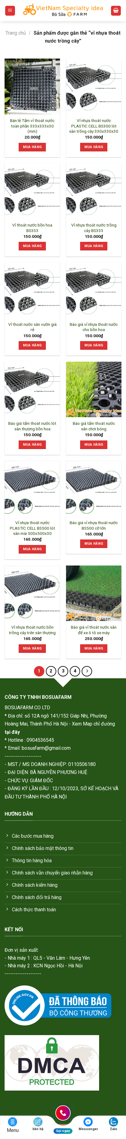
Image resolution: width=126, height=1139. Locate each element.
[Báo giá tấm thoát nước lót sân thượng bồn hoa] (32, 389)
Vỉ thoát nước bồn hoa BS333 (32, 228)
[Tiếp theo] (87, 671)
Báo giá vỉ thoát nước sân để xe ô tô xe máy (94, 630)
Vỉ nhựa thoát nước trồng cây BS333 (94, 228)
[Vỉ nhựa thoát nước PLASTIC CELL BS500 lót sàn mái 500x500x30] (32, 488)
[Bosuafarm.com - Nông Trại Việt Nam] (63, 10)
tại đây (12, 732)
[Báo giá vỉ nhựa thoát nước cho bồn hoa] (93, 290)
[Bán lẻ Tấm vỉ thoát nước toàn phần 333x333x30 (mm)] (32, 86)
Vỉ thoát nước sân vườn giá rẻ (32, 327)
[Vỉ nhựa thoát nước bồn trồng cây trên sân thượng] (32, 593)
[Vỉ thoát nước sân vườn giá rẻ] (32, 290)
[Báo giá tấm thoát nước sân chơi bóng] (93, 389)
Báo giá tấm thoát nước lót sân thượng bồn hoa (32, 426)
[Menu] (10, 11)
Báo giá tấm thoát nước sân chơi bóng (94, 426)
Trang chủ (16, 33)
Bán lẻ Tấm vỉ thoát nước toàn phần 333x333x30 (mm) (32, 126)
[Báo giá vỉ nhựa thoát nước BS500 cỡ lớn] (93, 488)
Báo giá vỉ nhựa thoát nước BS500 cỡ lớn (94, 525)
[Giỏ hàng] (116, 11)
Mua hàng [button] (32, 147)
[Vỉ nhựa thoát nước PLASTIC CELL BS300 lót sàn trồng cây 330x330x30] (93, 86)
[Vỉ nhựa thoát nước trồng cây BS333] (93, 191)
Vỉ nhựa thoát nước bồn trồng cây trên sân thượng (32, 630)
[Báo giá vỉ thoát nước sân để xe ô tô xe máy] (93, 593)
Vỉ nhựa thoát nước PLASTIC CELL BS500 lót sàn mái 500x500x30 (32, 528)
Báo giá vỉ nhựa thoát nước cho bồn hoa (94, 327)
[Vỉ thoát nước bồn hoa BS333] (32, 191)
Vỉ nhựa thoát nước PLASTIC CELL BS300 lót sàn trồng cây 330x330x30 (93, 126)
